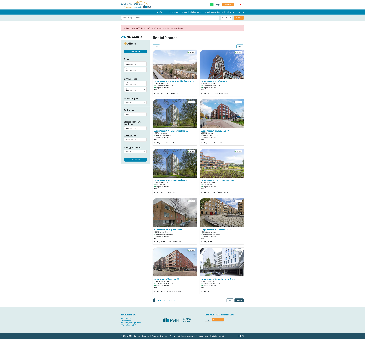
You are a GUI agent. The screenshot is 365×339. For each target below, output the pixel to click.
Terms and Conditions (159, 336)
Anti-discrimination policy (186, 336)
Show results (135, 51)
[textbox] (169, 17)
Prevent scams (203, 336)
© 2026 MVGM (126, 336)
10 (174, 300)
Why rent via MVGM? (128, 325)
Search (237, 18)
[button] (240, 4)
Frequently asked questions (191, 12)
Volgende (239, 300)
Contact (241, 12)
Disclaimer (145, 336)
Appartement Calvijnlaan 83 (215, 131)
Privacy (172, 336)
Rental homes (126, 318)
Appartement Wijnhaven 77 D (215, 81)
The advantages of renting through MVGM (219, 12)
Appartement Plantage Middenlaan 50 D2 (174, 81)
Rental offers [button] (159, 12)
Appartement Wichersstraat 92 (216, 229)
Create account (228, 5)
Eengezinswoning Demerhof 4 (168, 229)
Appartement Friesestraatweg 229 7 (218, 180)
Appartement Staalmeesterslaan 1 (170, 180)
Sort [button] (157, 46)
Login (218, 5)
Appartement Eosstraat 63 (166, 279)
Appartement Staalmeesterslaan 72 (171, 131)
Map (240, 46)
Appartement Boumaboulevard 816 (217, 279)
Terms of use (173, 12)
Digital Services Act (217, 336)
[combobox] (170, 18)
